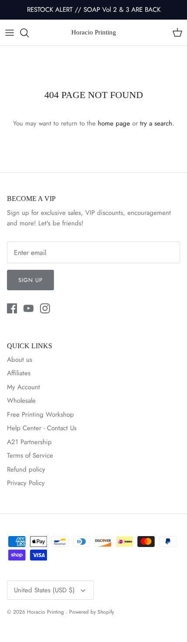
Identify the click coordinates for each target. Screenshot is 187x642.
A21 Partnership (29, 442)
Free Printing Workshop (40, 414)
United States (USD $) (44, 590)
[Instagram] (45, 308)
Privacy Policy (26, 483)
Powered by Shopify (91, 612)
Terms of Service (30, 455)
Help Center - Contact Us (42, 428)
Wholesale (21, 400)
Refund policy (26, 469)
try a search (156, 123)
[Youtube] (28, 308)
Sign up (30, 280)
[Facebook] (12, 308)
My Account (23, 387)
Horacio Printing (46, 612)
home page (114, 123)
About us (19, 359)
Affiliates (18, 373)
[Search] (28, 32)
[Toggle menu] (9, 32)
